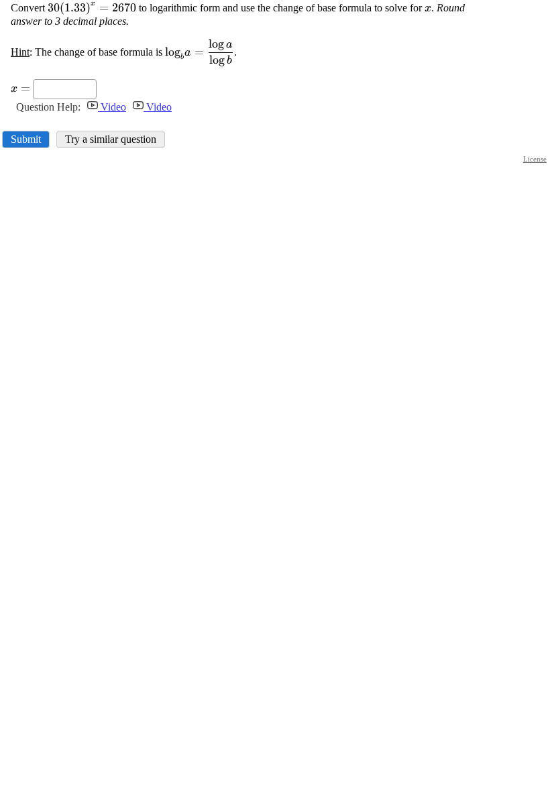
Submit (26, 139)
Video (112, 107)
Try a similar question (110, 139)
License (535, 159)
